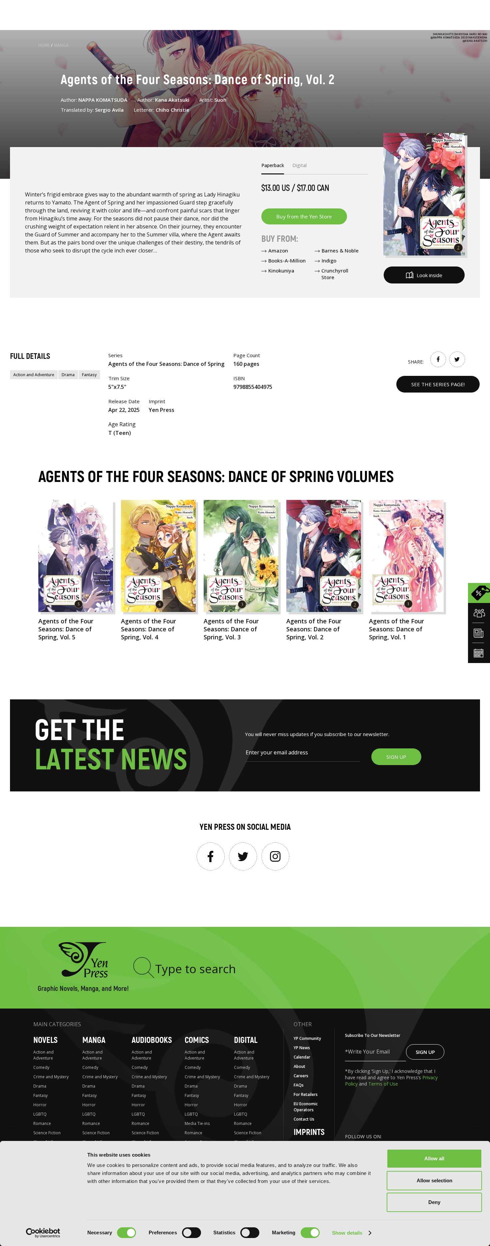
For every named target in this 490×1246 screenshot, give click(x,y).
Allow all (434, 1158)
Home (44, 45)
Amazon (278, 250)
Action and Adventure (33, 375)
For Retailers (306, 1094)
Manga (61, 45)
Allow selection (434, 1180)
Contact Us (304, 1119)
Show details (347, 1233)
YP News (302, 1048)
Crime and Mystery (51, 1077)
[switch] (191, 1232)
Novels (45, 1040)
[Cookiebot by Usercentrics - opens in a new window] (43, 1233)
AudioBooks (152, 1040)
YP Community (307, 1038)
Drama (68, 375)
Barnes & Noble (340, 250)
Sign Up (425, 1052)
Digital (245, 1040)
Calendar (302, 1057)
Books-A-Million (287, 260)
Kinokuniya (281, 270)
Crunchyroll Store (334, 273)
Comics (197, 1040)
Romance (42, 1123)
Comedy (41, 1067)
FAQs (299, 1085)
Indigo (329, 260)
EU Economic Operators (306, 1107)
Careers (301, 1076)
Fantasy (89, 375)
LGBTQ (40, 1114)
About (299, 1066)
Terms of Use (383, 1084)
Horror (40, 1105)
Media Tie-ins (197, 1123)
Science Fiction (47, 1133)
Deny (434, 1202)
